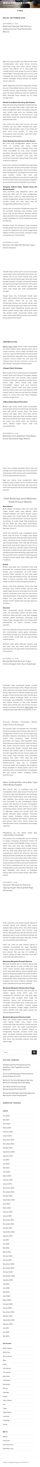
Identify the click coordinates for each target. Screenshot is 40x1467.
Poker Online (7, 1400)
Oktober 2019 (7, 1316)
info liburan (7, 1368)
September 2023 (9, 1152)
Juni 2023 (6, 1164)
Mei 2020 (6, 1292)
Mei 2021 (6, 1248)
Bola (4, 1360)
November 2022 (8, 1192)
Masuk (5, 1437)
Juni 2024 (6, 1116)
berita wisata (7, 1356)
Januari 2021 (7, 1260)
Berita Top (6, 1352)
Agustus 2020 (8, 1280)
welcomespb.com (16, 2)
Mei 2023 (6, 1168)
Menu (21, 10)
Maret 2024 (7, 1128)
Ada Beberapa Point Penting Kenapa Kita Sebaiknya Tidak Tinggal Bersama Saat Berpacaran (16, 1067)
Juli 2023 (6, 1160)
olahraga (6, 1392)
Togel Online (7, 1412)
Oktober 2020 (8, 1272)
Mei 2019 (6, 1336)
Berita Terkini (7, 1348)
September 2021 (8, 1232)
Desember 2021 (8, 1220)
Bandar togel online (10, 346)
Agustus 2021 (7, 1236)
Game (5, 1364)
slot (4, 1404)
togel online (29, 707)
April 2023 (6, 1172)
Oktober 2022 (7, 1196)
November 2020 (8, 1268)
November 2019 (8, 1312)
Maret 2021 (7, 1252)
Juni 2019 (6, 1332)
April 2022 (6, 1204)
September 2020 (9, 1276)
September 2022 (9, 1200)
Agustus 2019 (8, 1324)
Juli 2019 (6, 1328)
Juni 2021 (6, 1244)
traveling (6, 1416)
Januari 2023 (7, 1184)
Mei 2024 (6, 1120)
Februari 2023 (8, 1180)
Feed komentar (8, 1445)
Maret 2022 (7, 1208)
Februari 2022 (8, 1212)
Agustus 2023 (8, 1156)
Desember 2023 (8, 1140)
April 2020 (6, 1296)
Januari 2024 (7, 1136)
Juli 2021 (6, 1240)
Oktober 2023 (8, 1148)
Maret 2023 (7, 1176)
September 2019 (9, 1320)
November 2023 (8, 1144)
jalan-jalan (6, 1376)
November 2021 (8, 1224)
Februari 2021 (7, 1256)
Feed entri (6, 1441)
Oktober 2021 (7, 1228)
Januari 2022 (7, 1216)
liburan (5, 1388)
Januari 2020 (7, 1308)
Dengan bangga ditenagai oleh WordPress (16, 1462)
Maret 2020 (7, 1300)
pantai (5, 1396)
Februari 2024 (8, 1132)
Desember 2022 (8, 1188)
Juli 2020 (6, 1284)
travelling (6, 1420)
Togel (5, 1408)
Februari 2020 (8, 1304)
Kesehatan (6, 1384)
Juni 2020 (6, 1288)
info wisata (6, 1372)
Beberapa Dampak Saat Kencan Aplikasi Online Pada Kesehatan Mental (17, 29)
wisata (5, 1424)
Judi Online (6, 1380)
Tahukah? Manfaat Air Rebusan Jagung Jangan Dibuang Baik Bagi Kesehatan (18, 888)
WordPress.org (8, 1448)
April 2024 (6, 1124)
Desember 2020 (8, 1264)
